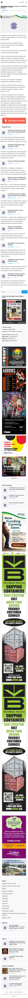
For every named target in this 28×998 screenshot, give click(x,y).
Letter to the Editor (8, 966)
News (9, 230)
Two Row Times (8, 994)
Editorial (4, 923)
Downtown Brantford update (16, 161)
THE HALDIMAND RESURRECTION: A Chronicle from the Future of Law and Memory (16, 927)
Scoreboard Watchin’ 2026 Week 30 (16, 957)
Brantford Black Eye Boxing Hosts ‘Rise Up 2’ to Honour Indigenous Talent (16, 950)
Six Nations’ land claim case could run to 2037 (16, 496)
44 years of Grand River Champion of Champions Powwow (15, 228)
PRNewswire (5, 908)
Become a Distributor (7, 891)
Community (10, 263)
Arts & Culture (11, 246)
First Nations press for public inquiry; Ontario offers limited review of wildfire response (17, 195)
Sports (4, 939)
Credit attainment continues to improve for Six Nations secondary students (17, 977)
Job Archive (5, 901)
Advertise (11, 992)
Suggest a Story (6, 917)
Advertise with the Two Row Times (11, 886)
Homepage (5, 898)
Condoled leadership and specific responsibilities (15, 984)
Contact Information (7, 893)
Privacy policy (5, 906)
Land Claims (11, 148)
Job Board (4, 903)
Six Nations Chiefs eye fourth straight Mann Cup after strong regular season (17, 943)
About (6, 992)
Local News (4, 10)
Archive (4, 888)
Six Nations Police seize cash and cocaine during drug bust (17, 488)
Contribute (4, 896)
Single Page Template (8, 911)
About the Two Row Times (9, 883)
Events (9, 181)
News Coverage (6, 485)
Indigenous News (12, 197)
